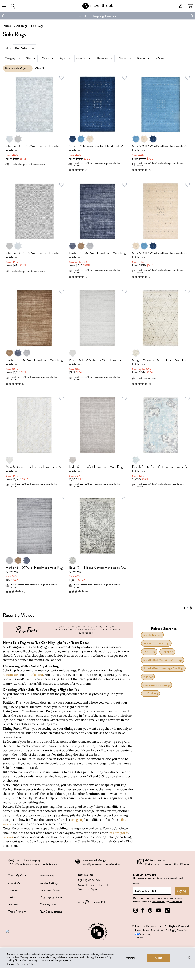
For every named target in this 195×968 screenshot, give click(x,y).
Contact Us (85, 875)
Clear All (39, 68)
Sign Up (182, 890)
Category (10, 58)
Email (97, 901)
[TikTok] (168, 910)
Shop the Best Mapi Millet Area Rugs (162, 660)
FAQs (12, 897)
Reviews (13, 890)
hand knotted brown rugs (156, 643)
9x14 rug (148, 677)
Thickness (102, 58)
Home (7, 25)
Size (28, 58)
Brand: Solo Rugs (15, 68)
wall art (114, 833)
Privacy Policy (158, 901)
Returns (13, 904)
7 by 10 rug (149, 652)
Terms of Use (175, 901)
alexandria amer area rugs (156, 685)
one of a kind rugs (152, 635)
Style (62, 58)
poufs (124, 833)
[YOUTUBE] (158, 910)
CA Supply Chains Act (176, 930)
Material (81, 58)
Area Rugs (20, 25)
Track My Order (17, 875)
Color (45, 58)
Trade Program (17, 911)
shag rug (77, 820)
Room (141, 58)
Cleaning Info (48, 904)
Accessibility (47, 875)
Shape (122, 58)
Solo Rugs (13, 150)
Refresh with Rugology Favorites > (97, 15)
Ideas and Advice (50, 890)
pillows (8, 837)
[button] (190, 5)
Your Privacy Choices (143, 935)
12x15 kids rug (150, 693)
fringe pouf (167, 652)
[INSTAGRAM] (135, 910)
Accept (158, 957)
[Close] (189, 957)
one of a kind (34, 675)
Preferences (131, 957)
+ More (160, 58)
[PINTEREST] (150, 910)
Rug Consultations (51, 911)
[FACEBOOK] (142, 910)
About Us (14, 882)
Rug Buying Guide (51, 897)
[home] (97, 8)
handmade (10, 675)
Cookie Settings (49, 882)
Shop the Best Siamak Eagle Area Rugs (163, 668)
